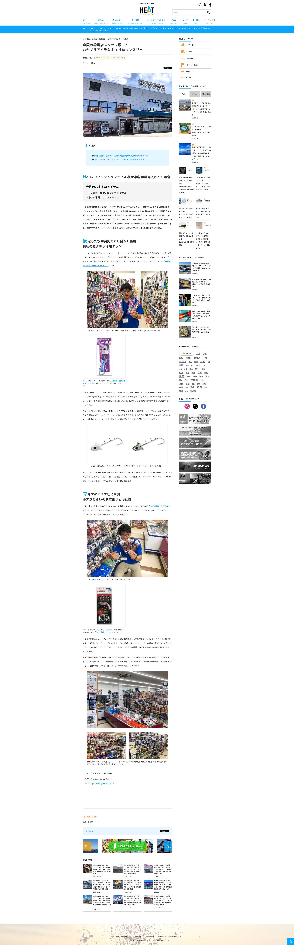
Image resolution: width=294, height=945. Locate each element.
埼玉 (190, 362)
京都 (205, 354)
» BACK (89, 831)
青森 (192, 387)
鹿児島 (193, 391)
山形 (203, 365)
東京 (181, 376)
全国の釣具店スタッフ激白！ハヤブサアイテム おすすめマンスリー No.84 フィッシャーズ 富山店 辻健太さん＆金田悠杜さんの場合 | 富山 (102, 901)
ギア (84, 21)
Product (86, 63)
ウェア (185, 21)
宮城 (181, 365)
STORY (108, 28)
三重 (198, 353)
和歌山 (182, 361)
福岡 (181, 383)
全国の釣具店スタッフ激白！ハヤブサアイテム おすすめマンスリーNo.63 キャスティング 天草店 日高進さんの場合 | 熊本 (132, 885)
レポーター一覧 (136, 936)
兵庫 (188, 357)
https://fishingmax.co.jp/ (100, 783)
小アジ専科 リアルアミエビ (106, 632)
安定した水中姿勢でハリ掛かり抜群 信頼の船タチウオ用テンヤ (121, 155)
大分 (196, 362)
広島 (181, 372)
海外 (201, 376)
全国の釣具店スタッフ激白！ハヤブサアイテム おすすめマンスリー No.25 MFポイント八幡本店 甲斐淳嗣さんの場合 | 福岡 (132, 869)
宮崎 (187, 365)
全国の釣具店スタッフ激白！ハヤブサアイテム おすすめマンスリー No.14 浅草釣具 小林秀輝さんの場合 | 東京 (102, 869)
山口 (198, 365)
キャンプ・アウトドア (156, 21)
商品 (84, 822)
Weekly (195, 94)
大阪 (202, 361)
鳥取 (186, 391)
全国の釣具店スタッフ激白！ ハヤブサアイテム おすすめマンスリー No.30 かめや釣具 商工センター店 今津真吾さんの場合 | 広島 (102, 885)
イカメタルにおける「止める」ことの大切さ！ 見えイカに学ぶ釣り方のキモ (201, 299)
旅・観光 (196, 21)
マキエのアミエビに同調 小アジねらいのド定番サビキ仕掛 (119, 159)
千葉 (205, 357)
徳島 (187, 373)
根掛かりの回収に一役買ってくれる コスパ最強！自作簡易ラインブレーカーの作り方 (201, 315)
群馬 (198, 384)
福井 (203, 380)
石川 (186, 380)
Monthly (206, 94)
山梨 (180, 369)
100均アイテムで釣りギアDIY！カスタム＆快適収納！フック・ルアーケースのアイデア (203, 184)
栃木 (189, 376)
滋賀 (207, 376)
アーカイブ (209, 21)
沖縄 (195, 376)
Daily (184, 94)
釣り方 (101, 21)
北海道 (197, 357)
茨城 (204, 384)
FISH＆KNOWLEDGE (102, 58)
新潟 (206, 373)
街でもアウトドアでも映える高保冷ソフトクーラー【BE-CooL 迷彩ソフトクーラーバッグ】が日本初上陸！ (201, 109)
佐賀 (181, 358)
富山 (192, 365)
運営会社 (161, 936)
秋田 (193, 384)
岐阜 (185, 369)
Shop (93, 63)
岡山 (191, 369)
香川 (206, 387)
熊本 (181, 380)
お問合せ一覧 (150, 936)
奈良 (209, 362)
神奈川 (194, 379)
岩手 (197, 369)
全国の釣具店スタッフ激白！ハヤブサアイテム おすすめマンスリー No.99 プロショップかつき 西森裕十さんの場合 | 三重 (163, 900)
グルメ (174, 21)
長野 (186, 387)
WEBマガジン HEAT (96, 28)
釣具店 (90, 822)
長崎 (181, 387)
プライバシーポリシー (175, 936)
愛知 (200, 372)
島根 (203, 369)
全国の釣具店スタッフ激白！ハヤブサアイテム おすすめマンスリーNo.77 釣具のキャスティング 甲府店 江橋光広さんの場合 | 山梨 (163, 885)
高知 (181, 391)
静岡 (199, 387)
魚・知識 (135, 21)
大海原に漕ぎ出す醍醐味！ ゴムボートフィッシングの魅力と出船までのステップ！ (201, 267)
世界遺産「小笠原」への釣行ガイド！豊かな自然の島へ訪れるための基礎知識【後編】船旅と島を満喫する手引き (201, 153)
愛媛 (193, 373)
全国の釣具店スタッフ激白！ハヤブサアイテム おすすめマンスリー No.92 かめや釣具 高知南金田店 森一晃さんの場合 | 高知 (132, 900)
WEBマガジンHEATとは (120, 936)
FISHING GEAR (119, 28)
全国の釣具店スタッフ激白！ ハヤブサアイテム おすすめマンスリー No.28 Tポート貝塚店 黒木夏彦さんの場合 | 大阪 (163, 869)
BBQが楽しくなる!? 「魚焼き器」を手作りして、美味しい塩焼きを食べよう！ (201, 283)
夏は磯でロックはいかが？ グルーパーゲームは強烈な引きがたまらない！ (201, 331)
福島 (187, 384)
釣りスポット (118, 21)
